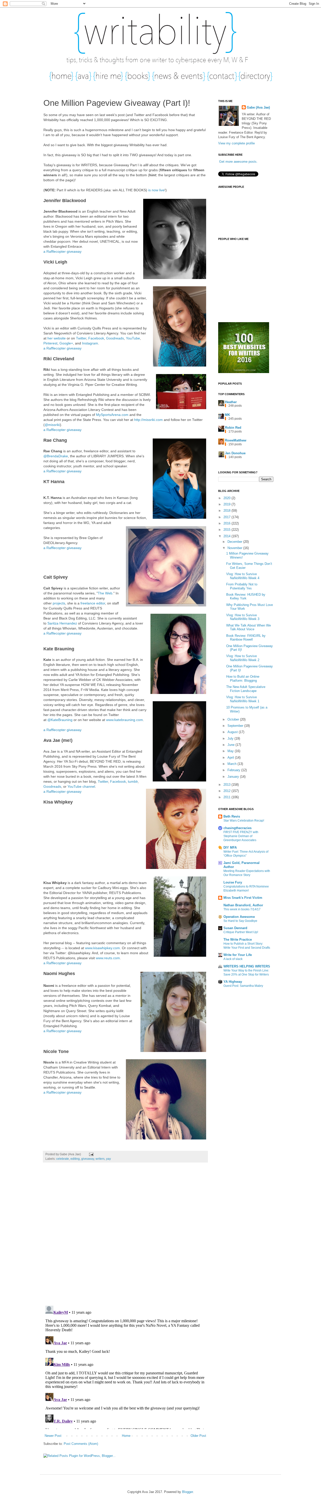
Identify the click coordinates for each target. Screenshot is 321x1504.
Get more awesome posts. (238, 161)
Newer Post (53, 1436)
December (235, 542)
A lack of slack (233, 959)
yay (108, 1158)
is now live (156, 190)
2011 (227, 797)
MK (227, 415)
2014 (227, 536)
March (232, 764)
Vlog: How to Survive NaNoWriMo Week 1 (242, 699)
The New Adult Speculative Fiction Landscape (245, 689)
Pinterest (50, 343)
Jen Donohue (235, 453)
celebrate (62, 1158)
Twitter (81, 338)
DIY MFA (230, 847)
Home (126, 1436)
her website (56, 338)
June (231, 745)
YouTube (133, 338)
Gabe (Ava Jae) (258, 107)
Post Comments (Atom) (81, 1444)
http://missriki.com (148, 420)
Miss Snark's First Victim (242, 898)
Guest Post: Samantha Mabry (243, 986)
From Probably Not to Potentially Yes (241, 586)
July (230, 738)
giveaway (87, 1158)
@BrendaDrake (55, 456)
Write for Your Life (237, 955)
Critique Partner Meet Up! (240, 932)
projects (59, 603)
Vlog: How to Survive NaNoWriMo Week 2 (242, 658)
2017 (227, 517)
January (233, 776)
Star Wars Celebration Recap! (243, 820)
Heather (231, 402)
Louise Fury (232, 882)
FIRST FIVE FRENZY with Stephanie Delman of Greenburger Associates (240, 836)
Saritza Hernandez (62, 623)
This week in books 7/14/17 (242, 909)
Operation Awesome (239, 917)
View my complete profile (236, 143)
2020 (227, 498)
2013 (227, 784)
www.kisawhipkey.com (102, 948)
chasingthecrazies (237, 828)
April (231, 757)
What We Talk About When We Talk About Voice (248, 627)
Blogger (187, 1492)
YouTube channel (81, 786)
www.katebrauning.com (124, 720)
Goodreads (115, 338)
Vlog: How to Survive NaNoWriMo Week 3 (242, 617)
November (235, 548)
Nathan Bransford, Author (243, 905)
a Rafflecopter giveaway (62, 251)
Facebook (96, 338)
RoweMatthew (235, 440)
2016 (227, 523)
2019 (227, 504)
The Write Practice (237, 939)
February (234, 770)
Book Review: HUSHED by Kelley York (245, 596)
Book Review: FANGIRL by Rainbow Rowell (246, 638)
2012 (227, 791)
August (233, 732)
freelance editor (93, 603)
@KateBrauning (59, 720)
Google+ (66, 343)
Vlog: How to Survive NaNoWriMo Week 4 (242, 576)
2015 (227, 530)
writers (100, 1158)
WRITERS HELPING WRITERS (246, 966)
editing (75, 1158)
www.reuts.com (108, 958)
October (233, 719)
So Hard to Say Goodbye (240, 921)
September (235, 726)
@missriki (52, 425)
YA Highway (232, 982)
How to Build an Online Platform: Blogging (242, 678)
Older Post (198, 1436)
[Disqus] (125, 1236)
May (231, 751)
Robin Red (233, 427)
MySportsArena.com (112, 415)
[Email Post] (91, 1154)
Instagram (90, 343)
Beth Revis (231, 816)
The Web (105, 593)
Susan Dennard (235, 928)
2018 (227, 510)
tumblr (133, 781)
